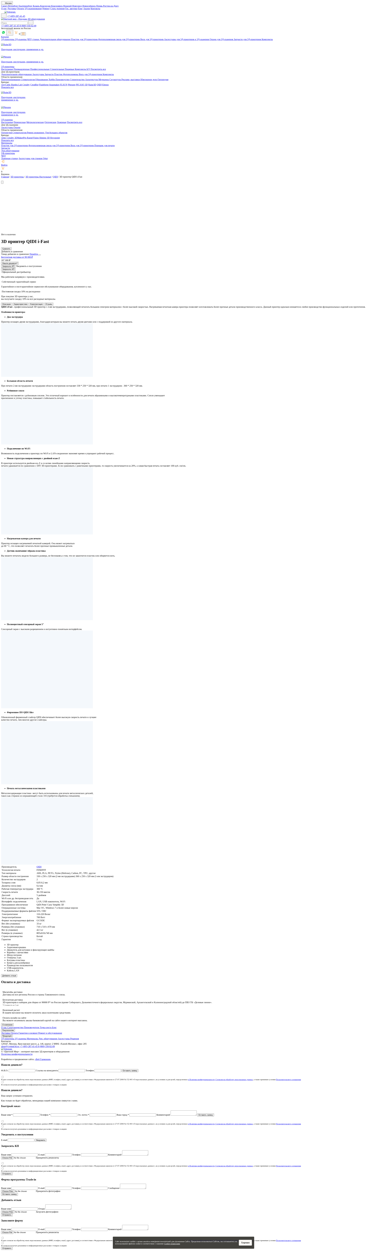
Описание (6, 304)
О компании (7, 1025)
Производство (62, 79)
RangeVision (33, 138)
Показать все (7, 87)
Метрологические (35, 122)
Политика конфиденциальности (17, 1054)
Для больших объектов (56, 132)
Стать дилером (57, 8)
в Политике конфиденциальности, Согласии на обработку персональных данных (220, 1079)
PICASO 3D (82, 84)
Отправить (6, 1174)
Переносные (20, 122)
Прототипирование (11, 79)
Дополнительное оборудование (55, 39)
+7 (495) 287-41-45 (16, 16)
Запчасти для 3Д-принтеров (248, 39)
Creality (26, 84)
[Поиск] (9, 33)
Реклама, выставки (130, 79)
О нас (4, 8)
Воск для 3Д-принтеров (152, 39)
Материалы (6, 143)
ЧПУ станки (33, 39)
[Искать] (30, 22)
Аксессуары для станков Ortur (33, 158)
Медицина (103, 79)
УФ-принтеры (8, 153)
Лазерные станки (9, 158)
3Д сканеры (21, 1038)
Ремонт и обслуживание (50, 1033)
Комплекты (267, 39)
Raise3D (92, 84)
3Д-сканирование (33, 8)
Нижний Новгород (72, 6)
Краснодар (45, 6)
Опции (16, 127)
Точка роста (46, 1027)
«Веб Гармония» (43, 1059)
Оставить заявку (130, 1071)
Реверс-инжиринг (36, 132)
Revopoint (55, 138)
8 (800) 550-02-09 (28, 26)
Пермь (99, 6)
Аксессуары (38, 74)
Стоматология (28, 79)
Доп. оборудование (48, 1038)
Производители (32, 1027)
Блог (80, 8)
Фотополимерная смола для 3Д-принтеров (119, 39)
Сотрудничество (15, 1027)
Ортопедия (163, 79)
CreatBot (34, 84)
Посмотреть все (98, 69)
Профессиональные (40, 69)
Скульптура (115, 79)
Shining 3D (44, 138)
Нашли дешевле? (9, 263)
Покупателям (8, 1030)
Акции (86, 8)
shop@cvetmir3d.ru (10, 1046)
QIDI (99, 84)
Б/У (89, 69)
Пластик (58, 74)
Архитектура (91, 79)
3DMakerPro (20, 138)
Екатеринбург (26, 6)
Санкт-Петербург (10, 6)
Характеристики (20, 304)
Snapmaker (54, 84)
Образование (42, 79)
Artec (4, 138)
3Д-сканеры (21, 39)
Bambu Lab (17, 84)
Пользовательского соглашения (288, 1079)
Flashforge (44, 84)
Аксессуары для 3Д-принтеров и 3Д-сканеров (187, 39)
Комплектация (36, 304)
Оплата (20, 8)
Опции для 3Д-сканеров (222, 39)
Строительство (77, 79)
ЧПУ (3, 156)
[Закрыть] (40, 254)
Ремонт (46, 8)
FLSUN (63, 84)
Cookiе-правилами (172, 1244)
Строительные (57, 69)
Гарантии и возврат (28, 1033)
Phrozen (71, 84)
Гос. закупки (71, 8)
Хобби (52, 79)
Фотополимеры (71, 74)
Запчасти (49, 74)
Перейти (34, 254)
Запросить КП (8, 266)
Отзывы (48, 304)
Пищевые (70, 69)
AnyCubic (6, 84)
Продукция (7, 1036)
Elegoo (105, 84)
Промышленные (22, 69)
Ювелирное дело (149, 79)
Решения (74, 1038)
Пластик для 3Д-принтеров (84, 39)
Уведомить (40, 1140)
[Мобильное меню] (4, 15)
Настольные (7, 69)
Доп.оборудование (10, 150)
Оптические (50, 122)
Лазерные (61, 122)
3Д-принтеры (8, 39)
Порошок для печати (104, 145)
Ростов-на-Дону (111, 6)
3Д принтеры (8, 1038)
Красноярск (57, 6)
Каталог (5, 37)
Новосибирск (89, 6)
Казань (36, 6)
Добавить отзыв (9, 976)
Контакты (95, 8)
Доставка (11, 8)
